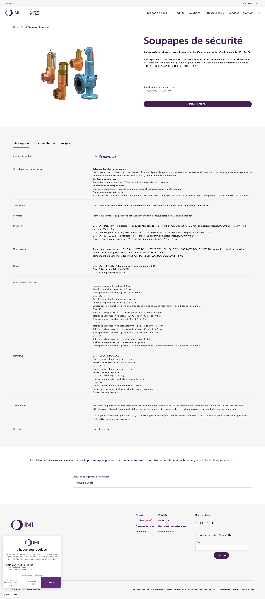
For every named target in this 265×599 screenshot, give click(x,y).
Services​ (234, 13)
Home (16, 27)
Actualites (141, 531)
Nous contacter (166, 531)
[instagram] (207, 523)
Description (21, 143)
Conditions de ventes (162, 590)
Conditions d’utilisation (142, 590)
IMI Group (163, 520)
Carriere (140, 520)
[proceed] (173, 87)
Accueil (140, 515)
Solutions (194, 13)
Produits (179, 13)
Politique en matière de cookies (188, 590)
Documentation (44, 143)
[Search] (259, 13)
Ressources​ (214, 13)
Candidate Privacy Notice (243, 590)
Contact (248, 13)
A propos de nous (156, 13)
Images (65, 143)
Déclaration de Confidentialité (216, 590)
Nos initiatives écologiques (172, 526)
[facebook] (212, 523)
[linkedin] (196, 523)
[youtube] (201, 523)
